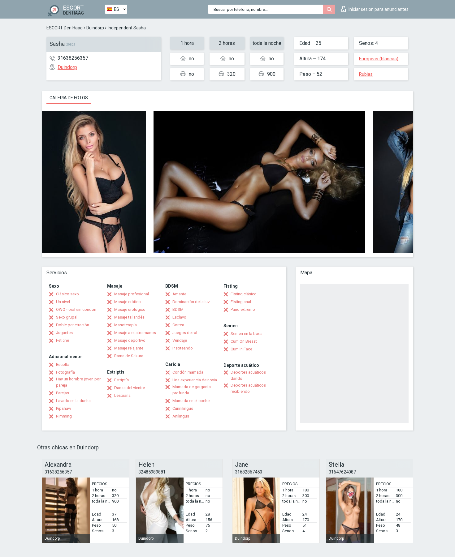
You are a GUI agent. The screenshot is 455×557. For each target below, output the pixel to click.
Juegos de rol (184, 332)
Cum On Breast (244, 341)
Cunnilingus (182, 408)
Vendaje (179, 340)
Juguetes (64, 332)
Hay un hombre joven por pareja (78, 382)
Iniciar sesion (379, 9)
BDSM (178, 309)
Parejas (62, 393)
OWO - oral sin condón (76, 309)
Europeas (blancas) (378, 59)
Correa (178, 325)
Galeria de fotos (69, 97)
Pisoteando (182, 348)
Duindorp (95, 27)
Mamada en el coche (191, 400)
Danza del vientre (129, 387)
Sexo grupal (66, 317)
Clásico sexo (67, 294)
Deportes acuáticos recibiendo (248, 388)
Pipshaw (63, 408)
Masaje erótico (127, 301)
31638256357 (73, 58)
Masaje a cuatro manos (135, 332)
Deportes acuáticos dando (248, 375)
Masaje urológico (129, 309)
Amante (179, 294)
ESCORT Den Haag (64, 27)
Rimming (64, 416)
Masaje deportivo (129, 340)
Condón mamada (187, 372)
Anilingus (180, 416)
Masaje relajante (128, 348)
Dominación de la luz (191, 301)
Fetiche (62, 340)
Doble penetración (72, 325)
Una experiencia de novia (194, 380)
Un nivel (63, 301)
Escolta (62, 364)
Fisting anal (241, 301)
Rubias (366, 74)
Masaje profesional (131, 294)
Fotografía (65, 372)
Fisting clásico (244, 294)
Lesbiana (122, 395)
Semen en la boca (246, 333)
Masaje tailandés (129, 317)
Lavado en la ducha (73, 400)
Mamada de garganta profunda (191, 389)
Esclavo (179, 317)
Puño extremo (243, 309)
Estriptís (121, 380)
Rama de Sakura (128, 355)
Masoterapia (125, 325)
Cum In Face (241, 349)
